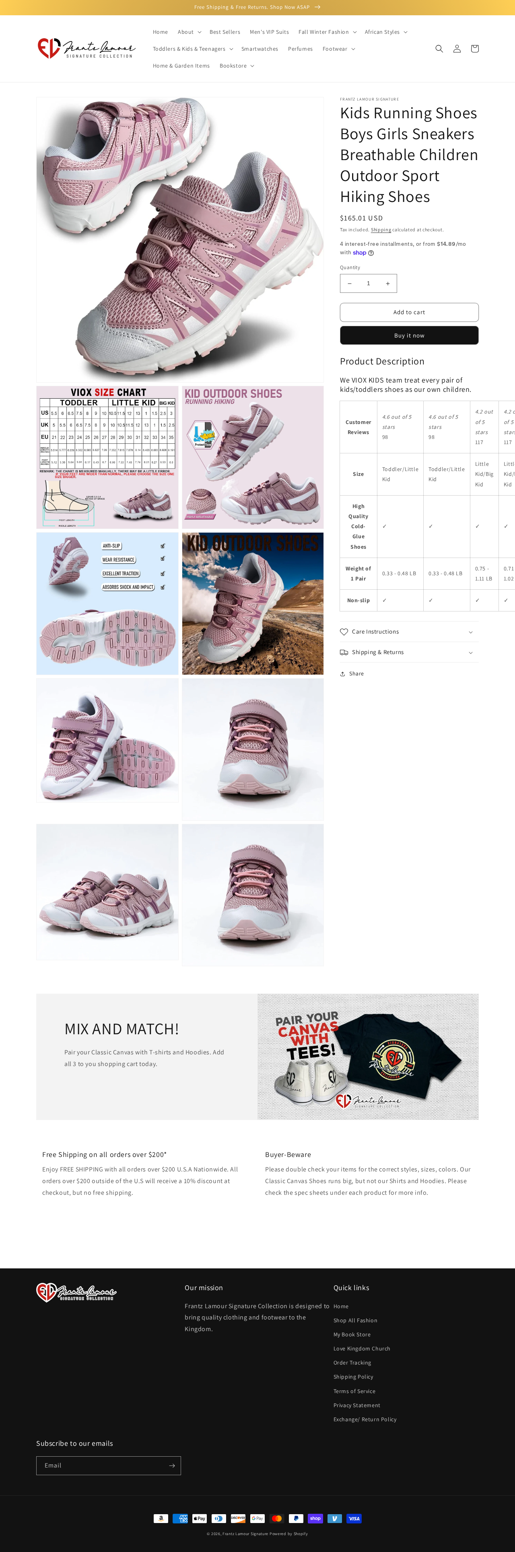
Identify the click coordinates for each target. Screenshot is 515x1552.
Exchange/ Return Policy (365, 1419)
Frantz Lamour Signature (245, 1533)
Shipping (381, 229)
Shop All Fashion (356, 1320)
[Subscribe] (172, 1465)
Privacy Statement (357, 1405)
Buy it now (409, 335)
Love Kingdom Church (362, 1348)
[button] (189, 31)
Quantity (350, 267)
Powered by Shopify (289, 1533)
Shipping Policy (353, 1376)
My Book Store (352, 1334)
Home (341, 1306)
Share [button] (356, 673)
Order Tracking (352, 1362)
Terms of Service (355, 1391)
